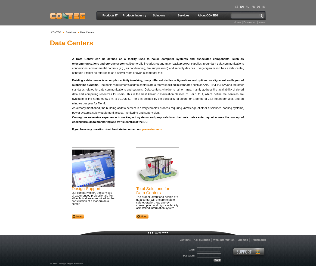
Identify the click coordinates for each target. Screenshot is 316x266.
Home (237, 22)
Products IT (110, 15)
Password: (189, 255)
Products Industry (134, 15)
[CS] (236, 6)
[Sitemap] (243, 239)
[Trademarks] (258, 239)
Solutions (159, 15)
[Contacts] (185, 239)
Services (183, 15)
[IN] (264, 6)
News (262, 22)
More (79, 216)
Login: (192, 249)
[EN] (241, 6)
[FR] (253, 6)
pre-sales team (152, 129)
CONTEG (56, 32)
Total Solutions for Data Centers (152, 190)
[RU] (247, 6)
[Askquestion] (202, 239)
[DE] (258, 6)
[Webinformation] (224, 239)
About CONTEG (208, 15)
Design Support (86, 188)
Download (249, 22)
